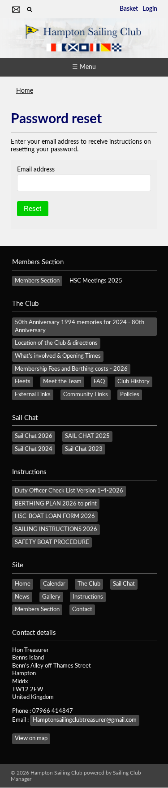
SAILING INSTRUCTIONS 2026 (56, 529)
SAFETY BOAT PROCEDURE (52, 542)
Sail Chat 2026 (33, 436)
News (22, 597)
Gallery (51, 597)
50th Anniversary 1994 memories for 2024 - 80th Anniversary (79, 326)
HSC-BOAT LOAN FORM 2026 (55, 516)
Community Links (85, 394)
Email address (36, 170)
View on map (31, 738)
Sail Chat (124, 584)
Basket (129, 9)
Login (149, 9)
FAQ (99, 381)
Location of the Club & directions (56, 343)
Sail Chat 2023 (84, 449)
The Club (89, 584)
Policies (129, 394)
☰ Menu (84, 67)
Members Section (37, 280)
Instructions (88, 597)
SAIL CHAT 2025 (87, 436)
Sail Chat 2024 (33, 449)
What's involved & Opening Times (58, 356)
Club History (133, 381)
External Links (33, 394)
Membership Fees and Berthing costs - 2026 (71, 369)
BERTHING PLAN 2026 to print (56, 503)
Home (24, 91)
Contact (82, 609)
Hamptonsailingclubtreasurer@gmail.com (85, 720)
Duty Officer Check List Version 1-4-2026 (69, 490)
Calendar (54, 584)
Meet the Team (62, 381)
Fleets (22, 381)
